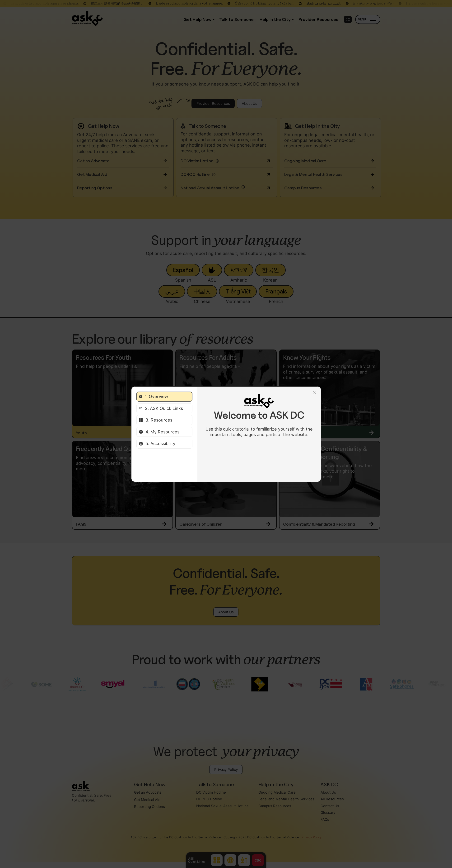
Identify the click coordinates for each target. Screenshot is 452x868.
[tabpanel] (259, 415)
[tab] (164, 397)
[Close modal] (315, 393)
